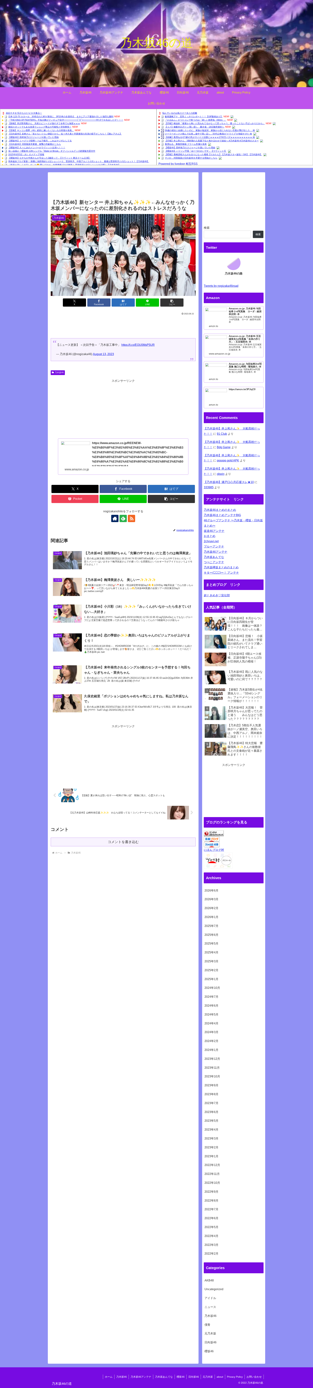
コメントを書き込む (123, 842)
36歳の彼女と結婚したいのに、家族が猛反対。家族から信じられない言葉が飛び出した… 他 (210, 130)
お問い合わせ (254, 1376)
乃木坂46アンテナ (215, 551)
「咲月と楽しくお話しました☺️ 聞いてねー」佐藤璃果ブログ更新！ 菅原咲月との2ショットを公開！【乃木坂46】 (64, 165)
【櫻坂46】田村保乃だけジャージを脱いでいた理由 (33, 137)
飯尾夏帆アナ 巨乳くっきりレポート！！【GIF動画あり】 (194, 116)
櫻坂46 (181, 1376)
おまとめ (209, 536)
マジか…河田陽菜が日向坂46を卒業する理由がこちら (191, 158)
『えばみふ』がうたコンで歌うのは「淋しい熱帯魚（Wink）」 (195, 120)
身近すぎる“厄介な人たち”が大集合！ (24, 113)
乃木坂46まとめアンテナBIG (222, 515)
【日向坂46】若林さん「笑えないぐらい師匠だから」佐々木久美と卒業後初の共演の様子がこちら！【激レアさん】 (65, 134)
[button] (171, 302)
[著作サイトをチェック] (114, 518)
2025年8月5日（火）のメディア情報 (26, 154)
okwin (220, 473)
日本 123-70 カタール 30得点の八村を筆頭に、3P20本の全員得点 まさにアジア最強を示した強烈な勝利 (60, 116)
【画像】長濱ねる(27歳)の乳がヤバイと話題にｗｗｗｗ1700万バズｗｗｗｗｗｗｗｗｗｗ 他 (210, 137)
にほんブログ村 (214, 849)
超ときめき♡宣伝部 (217, 595)
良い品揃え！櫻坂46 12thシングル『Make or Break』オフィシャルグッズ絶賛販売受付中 (51, 151)
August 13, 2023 (103, 354)
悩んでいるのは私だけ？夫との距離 (179, 113)
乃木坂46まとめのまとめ (220, 509)
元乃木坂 (208, 1376)
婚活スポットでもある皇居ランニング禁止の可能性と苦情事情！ (39, 127)
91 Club (222, 433)
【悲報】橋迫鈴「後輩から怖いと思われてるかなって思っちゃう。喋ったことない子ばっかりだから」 (215, 123)
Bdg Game (224, 447)
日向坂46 (193, 1376)
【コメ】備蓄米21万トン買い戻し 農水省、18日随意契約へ (194, 127)
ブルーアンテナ (214, 546)
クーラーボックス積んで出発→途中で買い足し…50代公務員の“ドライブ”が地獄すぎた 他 (208, 134)
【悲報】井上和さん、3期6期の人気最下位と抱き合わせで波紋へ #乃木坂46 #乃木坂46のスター (212, 140)
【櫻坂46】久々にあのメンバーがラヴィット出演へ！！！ (36, 147)
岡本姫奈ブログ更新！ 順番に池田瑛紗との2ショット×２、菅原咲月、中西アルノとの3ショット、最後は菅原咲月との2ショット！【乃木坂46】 (78, 161)
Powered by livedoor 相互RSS (178, 163)
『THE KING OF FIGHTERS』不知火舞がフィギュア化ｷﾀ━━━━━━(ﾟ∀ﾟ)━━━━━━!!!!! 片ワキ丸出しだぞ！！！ (65, 120)
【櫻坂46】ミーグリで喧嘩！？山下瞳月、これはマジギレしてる (40, 140)
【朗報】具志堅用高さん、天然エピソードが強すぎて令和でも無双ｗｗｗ (44, 123)
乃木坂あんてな (214, 557)
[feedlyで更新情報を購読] (123, 518)
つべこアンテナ (214, 562)
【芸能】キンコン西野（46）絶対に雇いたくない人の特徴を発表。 (41, 130)
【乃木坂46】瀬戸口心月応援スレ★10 (229, 482)
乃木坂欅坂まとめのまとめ (221, 567)
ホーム (108, 1376)
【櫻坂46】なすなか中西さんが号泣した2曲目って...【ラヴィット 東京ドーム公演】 (49, 158)
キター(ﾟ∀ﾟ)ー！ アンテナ (221, 572)
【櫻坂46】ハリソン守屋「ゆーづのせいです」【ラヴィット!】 (196, 151)
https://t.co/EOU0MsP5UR (138, 344)
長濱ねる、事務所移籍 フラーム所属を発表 (186, 144)
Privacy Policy (235, 1376)
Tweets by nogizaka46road (221, 285)
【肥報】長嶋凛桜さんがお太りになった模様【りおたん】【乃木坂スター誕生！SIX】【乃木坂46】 (213, 154)
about (220, 1376)
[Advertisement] (123, 187)
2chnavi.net (211, 541)
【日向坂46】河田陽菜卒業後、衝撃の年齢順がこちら (34, 144)
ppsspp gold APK (228, 460)
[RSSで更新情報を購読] (131, 518)
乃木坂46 (59, 372)
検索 (207, 227)
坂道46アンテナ (214, 530)
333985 (209, 487)
